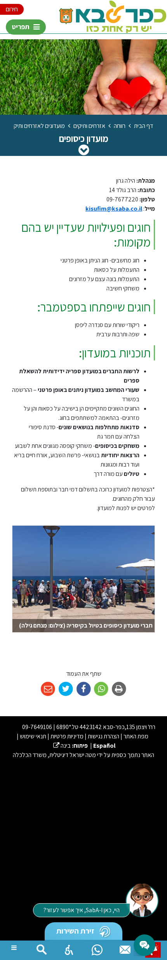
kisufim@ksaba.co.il (113, 209)
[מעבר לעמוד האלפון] (125, 948)
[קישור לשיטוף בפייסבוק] (83, 689)
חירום (12, 9)
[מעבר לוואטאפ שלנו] (97, 948)
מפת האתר (136, 736)
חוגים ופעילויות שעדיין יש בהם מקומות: (86, 235)
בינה (62, 745)
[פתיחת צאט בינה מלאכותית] (141, 899)
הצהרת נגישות (103, 736)
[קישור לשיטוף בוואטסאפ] (101, 689)
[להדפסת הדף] (119, 689)
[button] (69, 948)
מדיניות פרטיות (67, 736)
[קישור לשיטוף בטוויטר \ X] (65, 689)
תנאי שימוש (33, 736)
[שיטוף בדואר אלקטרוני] (48, 689)
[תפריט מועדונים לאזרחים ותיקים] (83, 149)
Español (104, 745)
